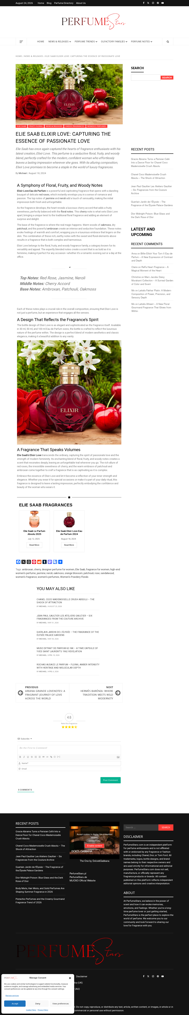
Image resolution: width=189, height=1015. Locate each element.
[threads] (166, 3)
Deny (37, 1003)
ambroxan (52, 228)
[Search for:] (141, 827)
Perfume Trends (85, 41)
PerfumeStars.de (78, 877)
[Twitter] (146, 3)
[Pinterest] (156, 3)
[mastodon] (171, 3)
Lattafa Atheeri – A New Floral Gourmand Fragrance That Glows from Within (151, 307)
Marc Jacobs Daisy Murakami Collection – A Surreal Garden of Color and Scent (152, 280)
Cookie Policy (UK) (73, 982)
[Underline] (28, 757)
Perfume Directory (63, 3)
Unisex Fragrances (74, 126)
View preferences (60, 1003)
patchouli (22, 228)
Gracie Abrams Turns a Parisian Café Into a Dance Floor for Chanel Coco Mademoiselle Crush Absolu (150, 162)
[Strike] (32, 757)
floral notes (67, 211)
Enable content (94, 845)
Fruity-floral (36, 126)
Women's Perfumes (96, 126)
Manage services (12, 996)
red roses (44, 194)
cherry (83, 211)
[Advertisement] (152, 101)
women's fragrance (26, 576)
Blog (49, 3)
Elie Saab (21, 126)
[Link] (51, 757)
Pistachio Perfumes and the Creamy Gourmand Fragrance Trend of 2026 (40, 901)
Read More (34, 545)
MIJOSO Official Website (82, 880)
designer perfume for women (58, 569)
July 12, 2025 (34, 539)
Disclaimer (81, 976)
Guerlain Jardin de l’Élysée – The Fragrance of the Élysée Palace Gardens (152, 203)
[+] (58, 757)
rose (97, 573)
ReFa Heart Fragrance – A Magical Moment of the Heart (150, 268)
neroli (63, 198)
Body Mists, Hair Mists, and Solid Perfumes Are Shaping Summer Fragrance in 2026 (40, 890)
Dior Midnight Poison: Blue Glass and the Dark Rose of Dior (150, 215)
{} (55, 757)
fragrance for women (97, 569)
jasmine (50, 198)
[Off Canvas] (21, 42)
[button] (70, 978)
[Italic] (24, 757)
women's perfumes (48, 576)
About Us (81, 3)
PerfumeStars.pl (78, 873)
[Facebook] (141, 3)
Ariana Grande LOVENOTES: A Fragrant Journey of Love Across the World (45, 693)
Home (41, 3)
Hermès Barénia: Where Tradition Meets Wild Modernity (97, 693)
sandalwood (107, 573)
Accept (15, 1003)
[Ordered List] (36, 757)
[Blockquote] (43, 757)
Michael (23, 173)
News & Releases (58, 41)
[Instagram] (151, 3)
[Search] (168, 41)
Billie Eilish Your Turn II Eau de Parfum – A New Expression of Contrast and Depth (152, 257)
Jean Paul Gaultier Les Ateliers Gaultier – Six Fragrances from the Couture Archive (151, 189)
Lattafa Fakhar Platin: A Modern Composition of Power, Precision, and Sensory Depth (151, 294)
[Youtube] (161, 3)
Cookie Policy (31, 1010)
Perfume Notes (140, 41)
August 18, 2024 (68, 539)
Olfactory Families (113, 41)
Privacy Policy (43, 1010)
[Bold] (20, 757)
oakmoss (106, 224)
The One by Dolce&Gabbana (94, 860)
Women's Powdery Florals (74, 576)
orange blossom (74, 573)
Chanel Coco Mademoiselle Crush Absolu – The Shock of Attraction (148, 176)
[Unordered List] (40, 757)
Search (167, 77)
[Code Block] (47, 757)
